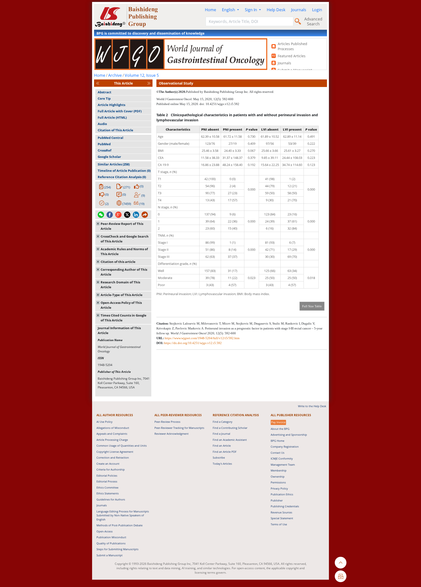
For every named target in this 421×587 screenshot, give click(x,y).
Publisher (277, 500)
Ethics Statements (107, 493)
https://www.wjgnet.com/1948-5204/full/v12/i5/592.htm (202, 338)
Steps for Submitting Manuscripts (117, 549)
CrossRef (104, 150)
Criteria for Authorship (110, 469)
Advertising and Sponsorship (289, 434)
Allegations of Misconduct (112, 428)
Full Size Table (312, 306)
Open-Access (104, 531)
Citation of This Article (115, 130)
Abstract (104, 92)
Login (317, 9)
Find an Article (222, 445)
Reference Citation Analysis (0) (122, 177)
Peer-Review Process (167, 421)
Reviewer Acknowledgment (171, 433)
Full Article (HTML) (112, 117)
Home (210, 9)
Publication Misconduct (111, 537)
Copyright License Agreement (114, 451)
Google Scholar (109, 156)
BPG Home (277, 441)
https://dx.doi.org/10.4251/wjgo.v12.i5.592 (193, 343)
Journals (298, 9)
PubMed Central (110, 137)
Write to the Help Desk (312, 406)
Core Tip (104, 98)
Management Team (283, 464)
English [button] (229, 9)
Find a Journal (221, 433)
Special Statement (282, 518)
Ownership (278, 476)
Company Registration (285, 446)
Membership (279, 470)
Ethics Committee (107, 487)
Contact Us (277, 452)
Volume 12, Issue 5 (142, 75)
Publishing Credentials (285, 506)
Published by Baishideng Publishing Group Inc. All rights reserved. (230, 92)
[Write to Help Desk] (340, 576)
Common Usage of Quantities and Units (121, 445)
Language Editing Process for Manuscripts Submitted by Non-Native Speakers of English (122, 515)
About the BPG (280, 429)
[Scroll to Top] (340, 562)
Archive (115, 75)
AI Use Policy (104, 421)
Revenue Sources (281, 512)
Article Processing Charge (112, 440)
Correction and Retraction (112, 457)
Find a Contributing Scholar (230, 428)
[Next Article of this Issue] (149, 83)
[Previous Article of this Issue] (97, 83)
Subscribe (219, 457)
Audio (102, 124)
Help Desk (276, 9)
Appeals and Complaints (111, 433)
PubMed (104, 144)
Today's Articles (222, 463)
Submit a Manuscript (109, 555)
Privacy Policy (279, 488)
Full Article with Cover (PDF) (120, 111)
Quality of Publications (110, 543)
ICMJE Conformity (282, 458)
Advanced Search (313, 21)
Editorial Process (106, 481)
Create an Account (107, 463)
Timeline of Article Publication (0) (124, 170)
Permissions (278, 482)
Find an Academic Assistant (230, 440)
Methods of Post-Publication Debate (119, 525)
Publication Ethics (282, 494)
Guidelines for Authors (110, 499)
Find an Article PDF (225, 451)
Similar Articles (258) (114, 164)
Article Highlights (111, 105)
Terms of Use (279, 524)
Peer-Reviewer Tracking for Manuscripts (179, 428)
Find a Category (222, 421)
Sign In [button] (251, 9)
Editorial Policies (106, 475)
